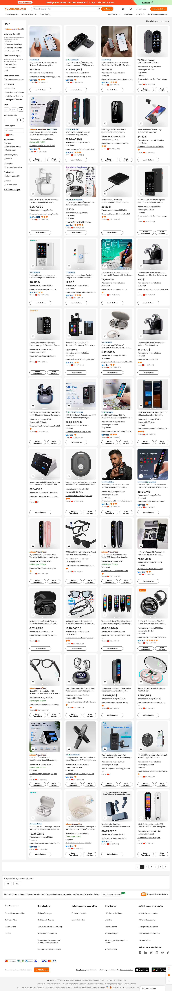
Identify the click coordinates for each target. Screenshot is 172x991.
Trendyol (109, 980)
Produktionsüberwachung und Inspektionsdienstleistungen (49, 941)
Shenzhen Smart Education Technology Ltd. (115, 635)
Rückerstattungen (111, 933)
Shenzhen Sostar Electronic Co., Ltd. (42, 356)
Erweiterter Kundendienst (47, 933)
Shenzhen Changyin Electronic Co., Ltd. (115, 214)
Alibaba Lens (10, 970)
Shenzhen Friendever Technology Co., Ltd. (44, 426)
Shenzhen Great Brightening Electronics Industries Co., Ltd (152, 771)
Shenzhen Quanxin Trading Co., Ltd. (78, 77)
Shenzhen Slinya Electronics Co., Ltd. (42, 568)
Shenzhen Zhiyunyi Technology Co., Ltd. (80, 774)
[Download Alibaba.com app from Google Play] (159, 970)
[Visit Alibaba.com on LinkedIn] (145, 952)
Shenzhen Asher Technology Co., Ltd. (114, 143)
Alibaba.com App (126, 970)
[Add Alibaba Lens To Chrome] (41, 970)
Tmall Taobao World (73, 980)
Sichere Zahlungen (45, 913)
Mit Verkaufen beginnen (147, 920)
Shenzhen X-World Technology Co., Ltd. (151, 637)
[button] (98, 8)
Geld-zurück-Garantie (46, 920)
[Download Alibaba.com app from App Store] (142, 970)
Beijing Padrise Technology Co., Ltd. (78, 843)
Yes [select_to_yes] (8, 883)
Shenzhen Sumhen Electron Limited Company (114, 703)
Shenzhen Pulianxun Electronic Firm (150, 147)
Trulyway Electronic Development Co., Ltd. (116, 362)
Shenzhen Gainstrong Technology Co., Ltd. (44, 77)
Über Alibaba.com (11, 906)
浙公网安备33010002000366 (124, 987)
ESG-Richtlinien (10, 927)
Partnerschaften (144, 940)
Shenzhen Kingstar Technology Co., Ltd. (43, 214)
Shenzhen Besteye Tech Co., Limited (150, 501)
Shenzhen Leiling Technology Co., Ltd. (43, 774)
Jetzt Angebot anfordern (112, 894)
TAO (102, 980)
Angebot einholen (78, 920)
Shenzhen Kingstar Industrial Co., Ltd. (42, 635)
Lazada (84, 980)
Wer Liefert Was (120, 980)
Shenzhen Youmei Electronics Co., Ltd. (151, 702)
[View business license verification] (107, 987)
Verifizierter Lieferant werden (149, 933)
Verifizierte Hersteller (79, 913)
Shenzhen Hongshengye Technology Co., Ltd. (152, 429)
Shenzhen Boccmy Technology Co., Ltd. (80, 565)
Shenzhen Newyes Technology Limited (80, 149)
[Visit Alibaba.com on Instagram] (156, 952)
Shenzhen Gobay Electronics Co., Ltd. (43, 289)
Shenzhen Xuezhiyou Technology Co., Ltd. (116, 431)
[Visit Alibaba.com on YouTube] (162, 952)
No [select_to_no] (17, 883)
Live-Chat (108, 920)
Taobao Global (94, 980)
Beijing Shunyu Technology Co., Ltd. (114, 838)
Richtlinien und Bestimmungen (49, 949)
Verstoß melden (111, 949)
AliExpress (50, 980)
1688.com (60, 980)
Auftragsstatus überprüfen (148, 927)
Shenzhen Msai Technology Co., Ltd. (114, 289)
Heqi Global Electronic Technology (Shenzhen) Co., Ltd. (150, 569)
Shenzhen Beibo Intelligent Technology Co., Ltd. (151, 79)
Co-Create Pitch (11, 920)
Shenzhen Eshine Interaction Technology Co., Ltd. (44, 705)
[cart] (131, 9)
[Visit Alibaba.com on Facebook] (140, 952)
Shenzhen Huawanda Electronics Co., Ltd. (81, 702)
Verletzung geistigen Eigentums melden (116, 941)
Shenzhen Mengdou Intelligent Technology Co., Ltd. (148, 838)
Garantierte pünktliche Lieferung (50, 927)
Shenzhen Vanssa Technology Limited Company (79, 638)
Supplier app (81, 970)
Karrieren (8, 933)
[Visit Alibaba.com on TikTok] (168, 952)
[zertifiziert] (44, 129)
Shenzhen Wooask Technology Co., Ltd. (80, 359)
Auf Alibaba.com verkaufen (148, 913)
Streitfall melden (111, 927)
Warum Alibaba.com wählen (15, 913)
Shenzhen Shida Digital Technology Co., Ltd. (43, 496)
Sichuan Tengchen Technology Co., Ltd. (115, 768)
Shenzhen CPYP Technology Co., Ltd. (79, 496)
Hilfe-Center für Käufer (113, 913)
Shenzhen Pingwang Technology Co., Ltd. (44, 843)
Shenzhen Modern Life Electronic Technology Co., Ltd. (78, 222)
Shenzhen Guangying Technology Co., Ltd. (152, 289)
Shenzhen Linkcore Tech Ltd (147, 359)
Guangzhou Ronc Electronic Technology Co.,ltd (116, 501)
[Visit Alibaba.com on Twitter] (151, 952)
